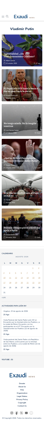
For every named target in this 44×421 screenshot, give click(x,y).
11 (10, 278)
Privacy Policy (22, 399)
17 (4, 283)
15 (33, 278)
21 (28, 283)
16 (39, 278)
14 (28, 278)
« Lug (4, 298)
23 (39, 283)
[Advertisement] (22, 6)
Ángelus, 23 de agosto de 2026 (15, 311)
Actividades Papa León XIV (14, 306)
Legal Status (22, 396)
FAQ (22, 390)
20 (22, 283)
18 (10, 283)
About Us (22, 387)
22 (33, 283)
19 (16, 283)
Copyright (22, 403)
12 (16, 278)
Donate (22, 383)
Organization (22, 393)
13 (22, 278)
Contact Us (22, 406)
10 (4, 278)
